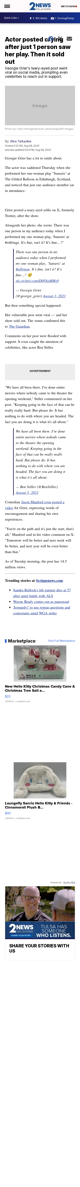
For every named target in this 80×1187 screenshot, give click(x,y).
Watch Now (68, 6)
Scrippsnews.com (49, 580)
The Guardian (19, 326)
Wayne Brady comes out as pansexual (41, 601)
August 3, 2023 (54, 295)
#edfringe (23, 269)
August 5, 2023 (27, 492)
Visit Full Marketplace (61, 640)
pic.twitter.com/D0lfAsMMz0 (37, 280)
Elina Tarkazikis (20, 141)
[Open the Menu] (7, 6)
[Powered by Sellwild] (69, 882)
